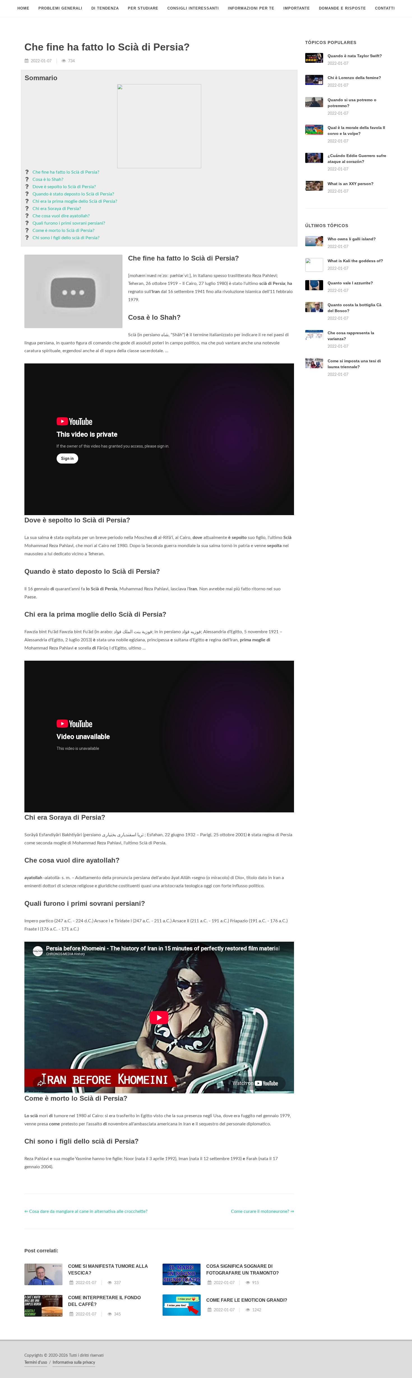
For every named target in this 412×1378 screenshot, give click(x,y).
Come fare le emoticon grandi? (246, 1300)
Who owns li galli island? (352, 239)
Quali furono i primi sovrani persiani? (69, 223)
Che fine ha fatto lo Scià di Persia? (66, 172)
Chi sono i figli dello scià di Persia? (66, 238)
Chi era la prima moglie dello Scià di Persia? (75, 201)
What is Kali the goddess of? (355, 261)
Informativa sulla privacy (74, 1363)
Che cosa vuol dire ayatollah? (61, 216)
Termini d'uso (35, 1363)
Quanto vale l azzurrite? (350, 283)
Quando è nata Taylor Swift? (355, 56)
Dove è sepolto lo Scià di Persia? (64, 187)
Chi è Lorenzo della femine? (354, 77)
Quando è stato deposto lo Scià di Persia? (73, 194)
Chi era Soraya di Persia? (57, 208)
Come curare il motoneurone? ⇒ (262, 1211)
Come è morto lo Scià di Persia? (63, 230)
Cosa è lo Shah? (48, 179)
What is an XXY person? (351, 183)
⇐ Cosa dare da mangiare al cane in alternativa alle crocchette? (85, 1211)
